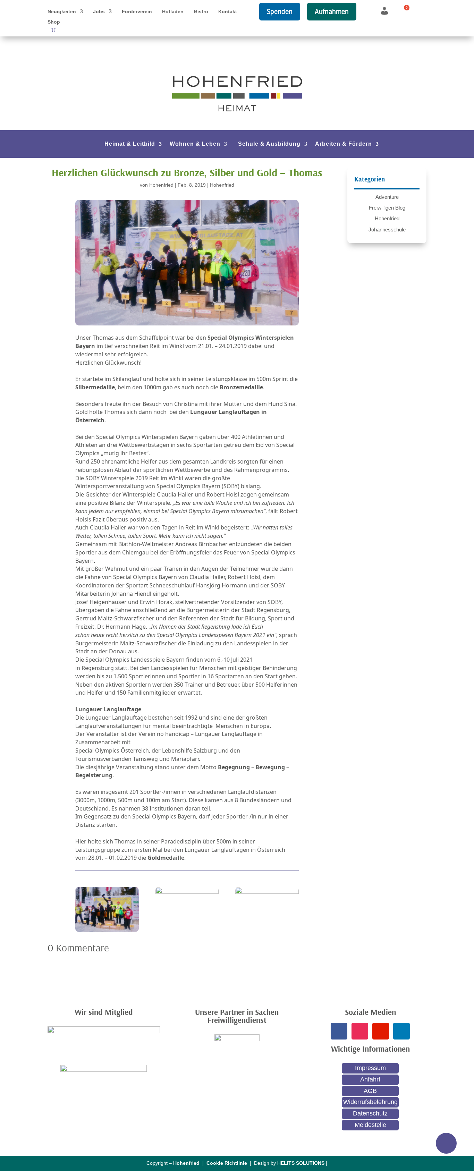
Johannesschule (387, 229)
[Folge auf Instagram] (360, 1031)
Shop (54, 22)
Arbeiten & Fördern (343, 144)
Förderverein (137, 11)
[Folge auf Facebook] (339, 1031)
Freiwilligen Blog (387, 208)
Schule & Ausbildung (269, 144)
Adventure (387, 197)
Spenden (280, 11)
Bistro (201, 11)
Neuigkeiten (62, 11)
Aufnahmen (332, 11)
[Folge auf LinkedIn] (401, 1031)
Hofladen (173, 11)
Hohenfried (161, 185)
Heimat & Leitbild (129, 144)
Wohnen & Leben (195, 144)
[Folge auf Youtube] (380, 1031)
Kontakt (227, 11)
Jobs (99, 11)
